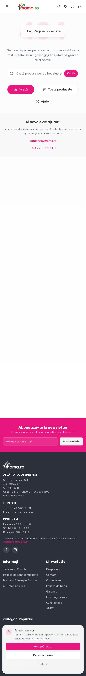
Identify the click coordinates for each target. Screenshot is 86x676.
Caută (71, 73)
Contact (51, 575)
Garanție (51, 591)
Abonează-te (71, 441)
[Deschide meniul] (7, 6)
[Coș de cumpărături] (79, 6)
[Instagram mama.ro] (15, 550)
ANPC (50, 608)
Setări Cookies (16, 586)
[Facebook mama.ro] (6, 550)
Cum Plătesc (54, 603)
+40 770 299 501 (43, 148)
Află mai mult (42, 638)
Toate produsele (60, 89)
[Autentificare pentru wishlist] (65, 6)
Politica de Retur (56, 586)
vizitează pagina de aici (15, 541)
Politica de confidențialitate (20, 575)
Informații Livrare (56, 597)
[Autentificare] (72, 6)
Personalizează (43, 655)
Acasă (23, 89)
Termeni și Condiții (14, 569)
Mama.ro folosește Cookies (20, 580)
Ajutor (45, 101)
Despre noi (53, 569)
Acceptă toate (43, 646)
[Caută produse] (58, 6)
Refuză (43, 664)
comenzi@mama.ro (43, 141)
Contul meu (53, 580)
